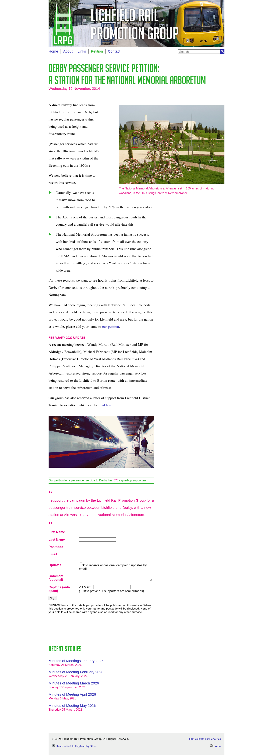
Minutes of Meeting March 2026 (74, 683)
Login (217, 746)
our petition (110, 326)
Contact (114, 51)
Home (53, 51)
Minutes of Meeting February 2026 (76, 672)
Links (82, 51)
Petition (97, 51)
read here (105, 404)
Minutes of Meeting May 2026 (72, 706)
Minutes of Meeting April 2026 (72, 694)
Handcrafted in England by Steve (76, 746)
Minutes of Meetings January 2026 (76, 661)
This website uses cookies (205, 739)
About (68, 51)
